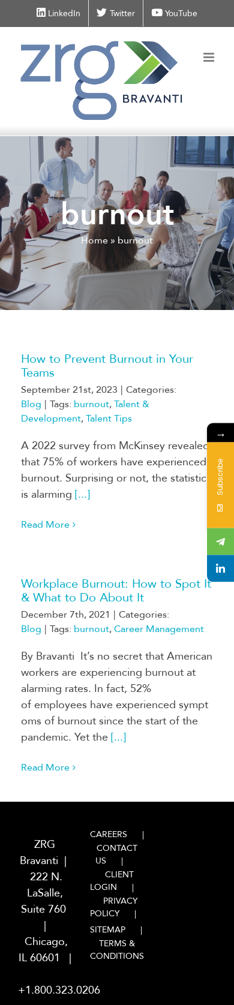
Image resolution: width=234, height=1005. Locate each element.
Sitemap (107, 929)
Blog (31, 404)
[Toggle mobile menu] (209, 57)
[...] (82, 494)
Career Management (159, 629)
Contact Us (116, 854)
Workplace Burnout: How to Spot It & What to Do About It (116, 591)
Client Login (112, 881)
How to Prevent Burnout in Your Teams (107, 366)
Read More (45, 524)
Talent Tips (109, 418)
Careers (108, 834)
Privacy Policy (114, 907)
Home (94, 240)
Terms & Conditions (117, 950)
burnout (91, 404)
